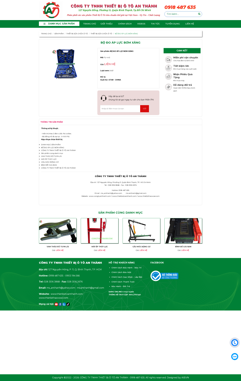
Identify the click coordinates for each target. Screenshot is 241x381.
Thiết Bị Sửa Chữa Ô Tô (77, 34)
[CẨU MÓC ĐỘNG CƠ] (141, 232)
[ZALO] (64, 304)
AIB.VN (185, 377)
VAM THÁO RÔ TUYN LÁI (51, 156)
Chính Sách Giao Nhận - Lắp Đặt (126, 277)
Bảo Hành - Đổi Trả (120, 286)
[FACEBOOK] (60, 304)
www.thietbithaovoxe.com (53, 298)
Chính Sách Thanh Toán (123, 282)
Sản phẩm (59, 34)
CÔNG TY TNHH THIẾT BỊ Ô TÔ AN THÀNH (58, 150)
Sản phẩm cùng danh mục (52, 153)
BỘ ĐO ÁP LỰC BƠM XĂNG (52, 147)
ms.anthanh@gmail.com (90, 287)
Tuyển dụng (172, 23)
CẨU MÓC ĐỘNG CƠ (50, 162)
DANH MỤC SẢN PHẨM (51, 145)
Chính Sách (125, 23)
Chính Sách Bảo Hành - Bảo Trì (126, 268)
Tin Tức (155, 23)
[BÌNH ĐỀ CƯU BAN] (183, 232)
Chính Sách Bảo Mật (121, 272)
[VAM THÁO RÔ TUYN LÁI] (58, 232)
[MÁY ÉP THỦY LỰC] (99, 232)
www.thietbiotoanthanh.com (67, 294)
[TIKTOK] (68, 304)
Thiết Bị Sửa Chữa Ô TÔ (101, 34)
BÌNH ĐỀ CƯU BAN (49, 165)
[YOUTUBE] (56, 304)
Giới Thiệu (107, 23)
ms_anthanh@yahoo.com (61, 287)
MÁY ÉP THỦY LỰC (49, 159)
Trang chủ (89, 23)
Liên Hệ (189, 23)
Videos (141, 23)
